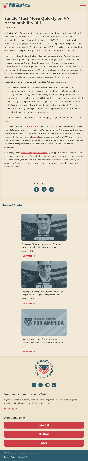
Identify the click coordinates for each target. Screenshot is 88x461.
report (35, 137)
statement (40, 117)
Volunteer (47, 435)
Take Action (44, 425)
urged (36, 126)
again (31, 126)
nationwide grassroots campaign (35, 153)
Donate (48, 444)
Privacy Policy (10, 457)
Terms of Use (23, 457)
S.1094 (31, 36)
